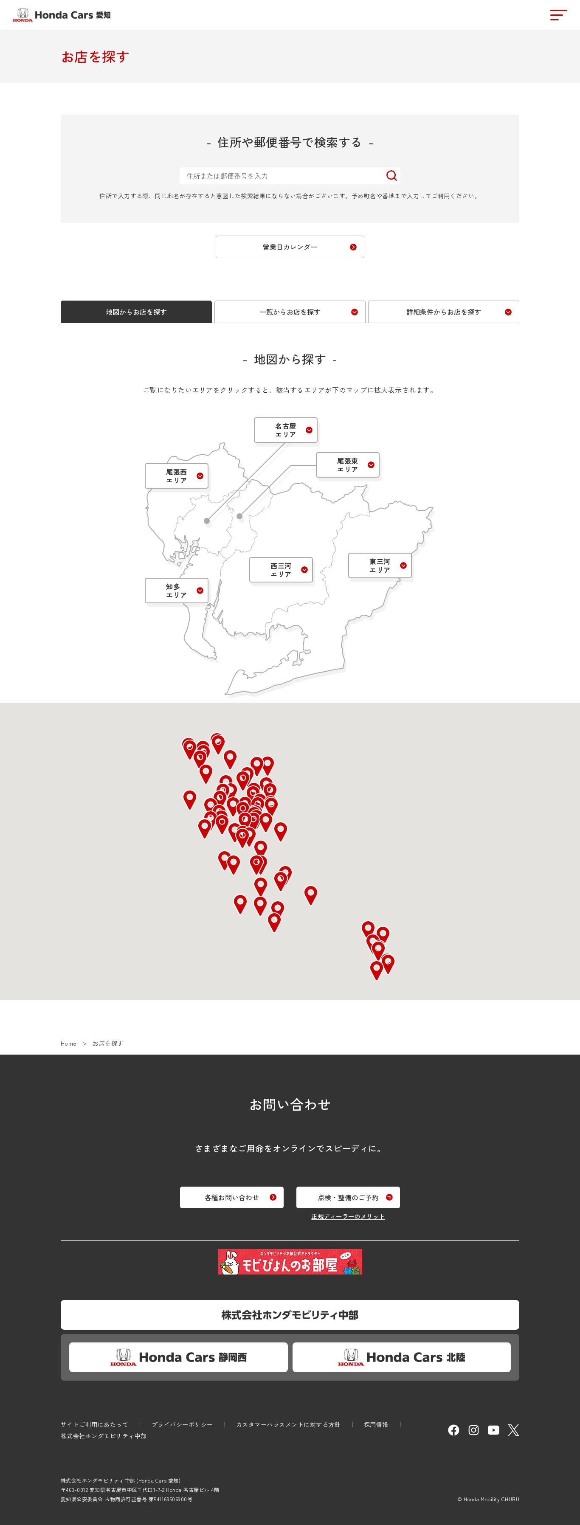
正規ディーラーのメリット (348, 1216)
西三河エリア (280, 569)
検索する (391, 175)
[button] (260, 850)
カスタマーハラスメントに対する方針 (288, 1424)
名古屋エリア (285, 430)
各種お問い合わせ (232, 1197)
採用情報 (376, 1424)
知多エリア (176, 590)
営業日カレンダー (290, 247)
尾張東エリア (347, 465)
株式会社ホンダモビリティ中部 (104, 1436)
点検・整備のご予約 (348, 1197)
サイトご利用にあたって (94, 1424)
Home (69, 1043)
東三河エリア (379, 565)
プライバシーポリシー (182, 1424)
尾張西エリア (176, 476)
